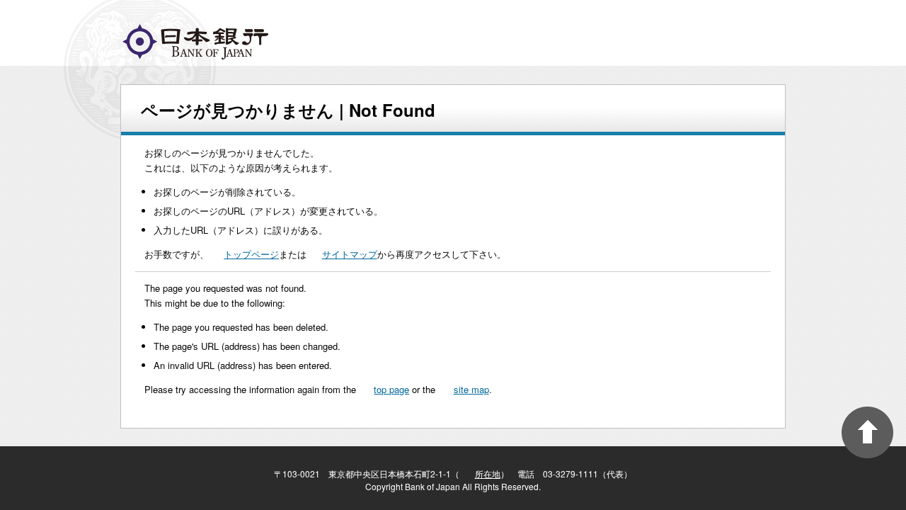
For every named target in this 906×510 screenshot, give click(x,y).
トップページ (251, 254)
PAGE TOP (867, 432)
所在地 (487, 474)
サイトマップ (349, 254)
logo (195, 42)
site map (471, 389)
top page (391, 389)
